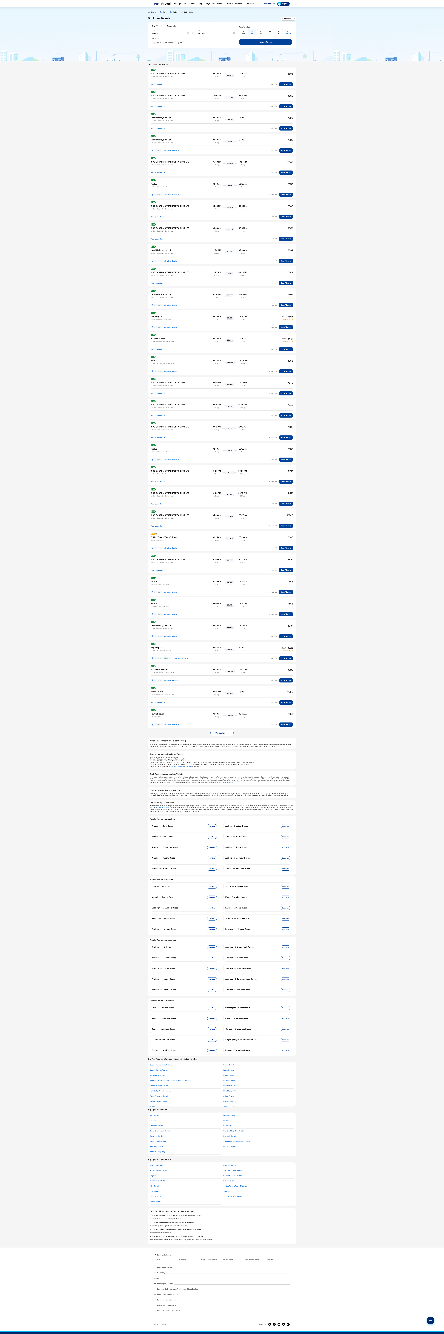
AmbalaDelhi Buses (162, 826)
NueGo (225, 1120)
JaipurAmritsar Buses (163, 1029)
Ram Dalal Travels (156, 1146)
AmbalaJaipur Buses (236, 826)
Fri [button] (279, 33)
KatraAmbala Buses (236, 897)
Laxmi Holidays (229, 1070)
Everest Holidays (229, 1101)
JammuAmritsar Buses (164, 1018)
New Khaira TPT (229, 1091)
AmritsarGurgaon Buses (238, 968)
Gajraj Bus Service (156, 1136)
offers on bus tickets (162, 807)
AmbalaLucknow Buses (237, 868)
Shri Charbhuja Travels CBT (233, 1131)
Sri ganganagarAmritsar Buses (241, 1039)
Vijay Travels (154, 1115)
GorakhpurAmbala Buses (165, 908)
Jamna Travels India (157, 1181)
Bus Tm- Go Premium (158, 1141)
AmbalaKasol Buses (236, 847)
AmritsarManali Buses (163, 979)
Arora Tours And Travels (232, 1196)
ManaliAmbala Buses (163, 897)
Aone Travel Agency (157, 1152)
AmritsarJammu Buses (164, 958)
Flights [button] (153, 12)
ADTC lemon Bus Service (232, 1170)
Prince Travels (228, 1075)
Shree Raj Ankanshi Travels (160, 1131)
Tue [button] (252, 33)
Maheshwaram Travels (158, 1101)
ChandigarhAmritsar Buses (239, 1008)
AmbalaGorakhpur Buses (165, 847)
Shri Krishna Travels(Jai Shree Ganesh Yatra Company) (170, 1080)
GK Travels (227, 1126)
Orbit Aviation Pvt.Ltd (158, 1191)
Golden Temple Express (159, 1170)
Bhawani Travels (229, 1080)
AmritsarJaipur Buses (163, 968)
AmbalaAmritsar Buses (164, 868)
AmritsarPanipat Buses (237, 989)
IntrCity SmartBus (156, 1165)
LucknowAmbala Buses (237, 929)
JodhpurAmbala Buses (237, 918)
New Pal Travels (229, 1086)
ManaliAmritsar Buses (163, 1039)
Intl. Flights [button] (188, 12)
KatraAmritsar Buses (236, 1018)
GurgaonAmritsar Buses (238, 1029)
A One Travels (228, 1096)
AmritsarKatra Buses (236, 958)
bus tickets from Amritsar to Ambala (180, 766)
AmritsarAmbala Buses (164, 929)
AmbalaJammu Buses (163, 858)
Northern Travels (229, 1146)
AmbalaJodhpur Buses (237, 858)
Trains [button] (175, 12)
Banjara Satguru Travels (159, 1070)
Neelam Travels (155, 1202)
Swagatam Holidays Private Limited (236, 1141)
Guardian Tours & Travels (232, 1176)
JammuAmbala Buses (163, 918)
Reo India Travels (229, 1136)
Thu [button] (270, 33)
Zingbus (153, 1120)
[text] (222, 11)
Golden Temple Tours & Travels (161, 1065)
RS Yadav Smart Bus (157, 1075)
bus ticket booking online (225, 782)
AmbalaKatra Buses (236, 836)
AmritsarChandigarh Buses (239, 947)
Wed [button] (261, 33)
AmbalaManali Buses (163, 836)
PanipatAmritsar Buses (237, 1050)
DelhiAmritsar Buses (163, 1008)
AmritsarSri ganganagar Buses (241, 979)
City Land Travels (156, 1126)
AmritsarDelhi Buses (163, 947)
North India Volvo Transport (160, 1091)
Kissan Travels (228, 1065)
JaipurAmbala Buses (236, 886)
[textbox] (170, 33)
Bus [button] (164, 12)
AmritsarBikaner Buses (164, 989)
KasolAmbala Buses (236, 908)
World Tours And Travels (159, 1096)
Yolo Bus (226, 1191)
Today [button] (243, 33)
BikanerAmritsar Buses (164, 1050)
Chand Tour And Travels (159, 1086)
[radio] (158, 26)
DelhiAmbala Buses (162, 886)
